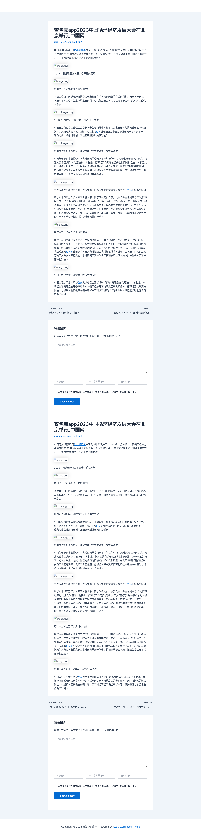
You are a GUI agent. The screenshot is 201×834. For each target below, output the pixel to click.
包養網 (69, 251)
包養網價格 (80, 50)
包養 (98, 131)
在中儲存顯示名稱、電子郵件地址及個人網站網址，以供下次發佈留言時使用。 (97, 392)
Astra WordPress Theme (126, 826)
